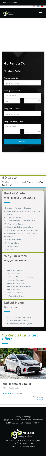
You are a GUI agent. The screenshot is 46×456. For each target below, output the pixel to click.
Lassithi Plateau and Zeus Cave (21, 233)
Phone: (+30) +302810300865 (23, 443)
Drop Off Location (12, 109)
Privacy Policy (29, 446)
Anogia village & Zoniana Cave (21, 221)
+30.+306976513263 (9, 3)
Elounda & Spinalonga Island (20, 227)
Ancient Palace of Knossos (19, 208)
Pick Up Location (11, 78)
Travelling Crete (16, 296)
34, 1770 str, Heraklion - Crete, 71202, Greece (23, 440)
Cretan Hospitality (17, 283)
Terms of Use (16, 446)
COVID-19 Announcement (19, 317)
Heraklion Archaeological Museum (23, 230)
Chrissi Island (13, 243)
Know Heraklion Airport (18, 320)
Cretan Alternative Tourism (21, 277)
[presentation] (3, 374)
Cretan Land (14, 289)
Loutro (10, 236)
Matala (10, 249)
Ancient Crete (15, 274)
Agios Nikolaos (14, 217)
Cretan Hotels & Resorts (20, 286)
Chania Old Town (15, 224)
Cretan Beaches (16, 280)
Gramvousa (12, 246)
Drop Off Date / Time (13, 121)
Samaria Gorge (14, 240)
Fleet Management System (20, 323)
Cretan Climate (16, 270)
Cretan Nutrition (16, 293)
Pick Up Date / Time (13, 91)
